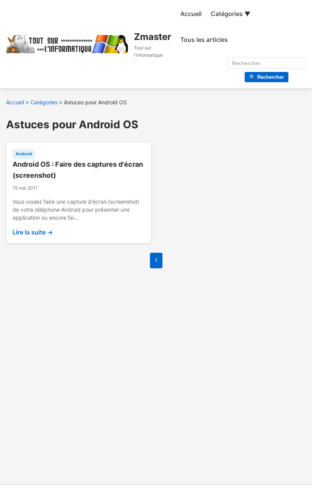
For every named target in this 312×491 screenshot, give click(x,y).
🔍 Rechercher (266, 77)
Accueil (191, 14)
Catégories (43, 102)
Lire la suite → (33, 232)
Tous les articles (204, 39)
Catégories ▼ (230, 14)
